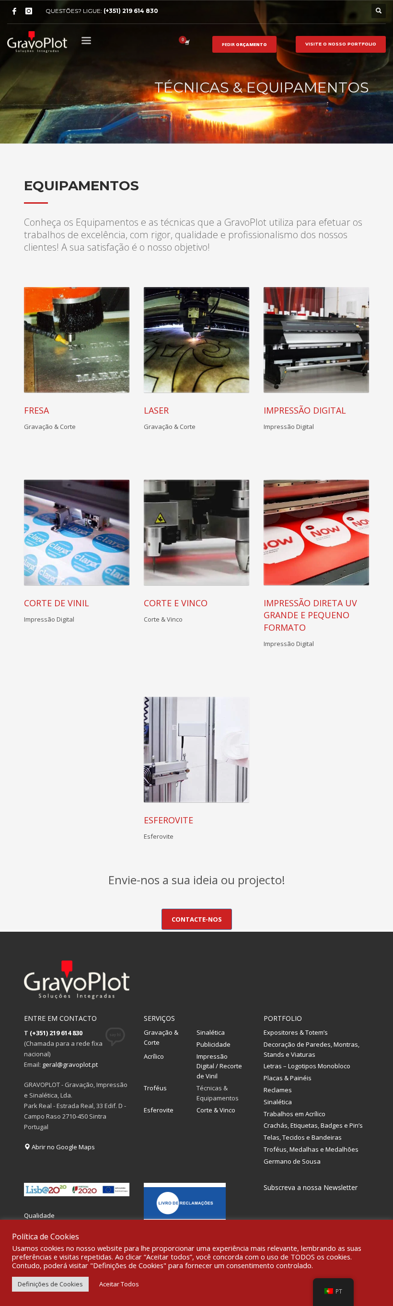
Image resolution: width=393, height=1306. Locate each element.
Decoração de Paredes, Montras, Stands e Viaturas (311, 1049)
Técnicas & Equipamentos (217, 1093)
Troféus (155, 1088)
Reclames (278, 1090)
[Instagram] (29, 11)
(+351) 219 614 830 (131, 10)
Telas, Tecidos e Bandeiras (303, 1137)
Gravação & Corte (161, 1037)
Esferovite (158, 1110)
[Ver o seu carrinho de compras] (186, 42)
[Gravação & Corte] (76, 340)
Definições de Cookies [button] (50, 1284)
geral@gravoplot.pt (70, 1064)
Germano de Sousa (292, 1161)
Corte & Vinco (215, 1110)
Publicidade (213, 1044)
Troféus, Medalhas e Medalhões (311, 1149)
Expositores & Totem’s (296, 1032)
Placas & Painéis (288, 1078)
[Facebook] (14, 11)
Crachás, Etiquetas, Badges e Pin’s (313, 1125)
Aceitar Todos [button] (119, 1284)
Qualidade (39, 1215)
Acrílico (154, 1056)
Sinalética (210, 1032)
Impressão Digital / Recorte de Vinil (219, 1066)
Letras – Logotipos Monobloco (307, 1066)
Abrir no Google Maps (62, 1147)
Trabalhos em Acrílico (294, 1114)
